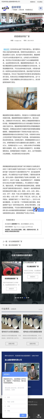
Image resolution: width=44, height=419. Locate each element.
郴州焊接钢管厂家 (15, 245)
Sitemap (35, 402)
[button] (15, 297)
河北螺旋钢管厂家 (12, 269)
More (40, 309)
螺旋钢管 (7, 49)
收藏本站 (32, 2)
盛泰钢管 (16, 7)
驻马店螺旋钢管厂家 (15, 241)
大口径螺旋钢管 (33, 269)
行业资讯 (5, 309)
